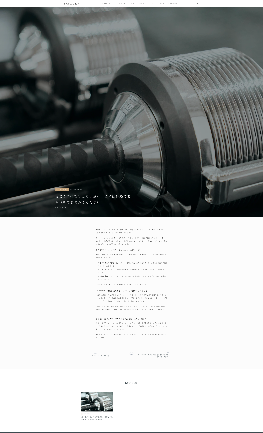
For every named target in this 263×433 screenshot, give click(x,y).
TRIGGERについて (106, 3)
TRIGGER (72, 3)
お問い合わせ (172, 3)
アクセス (161, 3)
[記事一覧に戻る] (131, 354)
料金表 (142, 3)
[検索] (198, 3)
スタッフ (132, 3)
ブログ (152, 3)
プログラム (120, 3)
